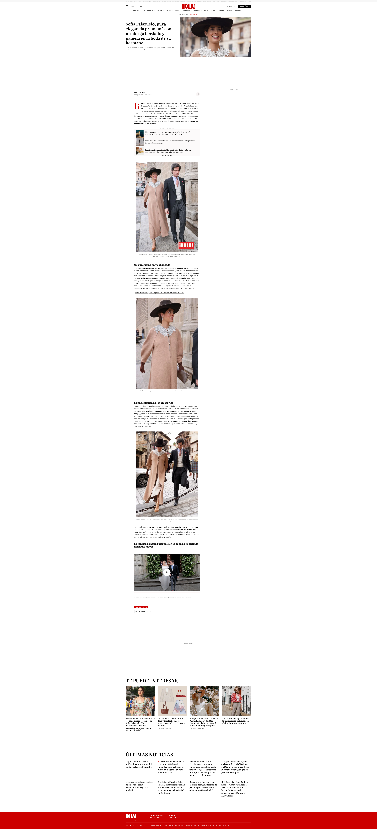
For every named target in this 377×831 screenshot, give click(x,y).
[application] (167, 572)
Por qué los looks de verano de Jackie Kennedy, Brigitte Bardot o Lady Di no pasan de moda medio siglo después (204, 722)
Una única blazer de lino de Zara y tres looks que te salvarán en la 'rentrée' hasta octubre (171, 722)
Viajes (213, 11)
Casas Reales (148, 11)
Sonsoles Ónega (147, 1)
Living (206, 11)
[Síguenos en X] (134, 825)
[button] (167, 572)
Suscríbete (245, 6)
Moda (186, 14)
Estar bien (186, 11)
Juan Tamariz (137, 1)
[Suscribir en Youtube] (141, 825)
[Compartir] (198, 94)
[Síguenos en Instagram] (127, 825)
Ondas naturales (207, 1)
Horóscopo (238, 11)
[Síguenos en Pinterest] (145, 825)
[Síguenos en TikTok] (138, 825)
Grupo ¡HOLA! (172, 817)
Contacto (171, 815)
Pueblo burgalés (242, 1)
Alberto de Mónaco (166, 1)
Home (181, 14)
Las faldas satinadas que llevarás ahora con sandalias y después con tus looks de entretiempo (170, 141)
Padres (229, 11)
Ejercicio (199, 1)
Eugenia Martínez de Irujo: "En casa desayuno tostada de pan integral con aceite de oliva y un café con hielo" (203, 786)
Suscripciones (156, 815)
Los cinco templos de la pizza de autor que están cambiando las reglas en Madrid (139, 786)
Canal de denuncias (219, 825)
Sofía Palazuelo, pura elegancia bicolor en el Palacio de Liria (159, 293)
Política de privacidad (196, 825)
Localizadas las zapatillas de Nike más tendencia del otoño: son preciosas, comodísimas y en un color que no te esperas (168, 151)
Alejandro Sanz (156, 1)
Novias (221, 11)
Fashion (159, 11)
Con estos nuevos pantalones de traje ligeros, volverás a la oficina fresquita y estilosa (235, 721)
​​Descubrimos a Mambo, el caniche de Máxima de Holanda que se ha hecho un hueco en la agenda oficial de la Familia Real (171, 767)
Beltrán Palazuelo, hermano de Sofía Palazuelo (159, 103)
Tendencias (193, 14)
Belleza (168, 11)
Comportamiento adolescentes (229, 1)
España (229, 6)
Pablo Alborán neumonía (178, 1)
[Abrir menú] (127, 6)
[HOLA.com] (188, 6)
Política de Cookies (173, 825)
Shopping (197, 11)
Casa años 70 (216, 1)
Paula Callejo (139, 92)
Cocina (176, 11)
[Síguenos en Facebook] (131, 825)
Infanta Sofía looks (191, 1)
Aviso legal (155, 825)
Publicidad (155, 817)
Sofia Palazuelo (143, 611)
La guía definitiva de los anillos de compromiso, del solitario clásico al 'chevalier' (139, 764)
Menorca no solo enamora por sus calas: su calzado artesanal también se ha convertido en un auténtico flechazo (167, 133)
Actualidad (136, 11)
